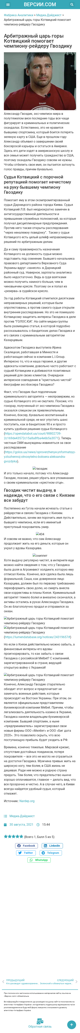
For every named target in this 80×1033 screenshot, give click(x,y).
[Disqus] (40, 918)
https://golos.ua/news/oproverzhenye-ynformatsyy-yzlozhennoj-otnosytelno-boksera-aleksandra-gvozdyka (40, 456)
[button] (8, 4)
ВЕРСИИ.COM (40, 4)
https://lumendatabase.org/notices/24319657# (37, 637)
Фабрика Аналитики (18, 15)
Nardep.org (27, 801)
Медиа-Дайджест (49, 15)
